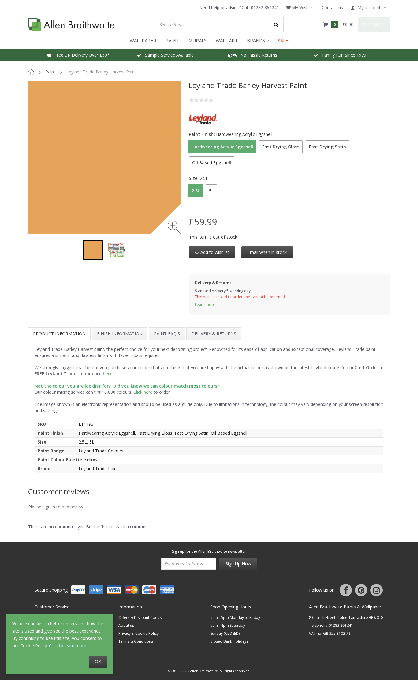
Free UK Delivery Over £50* (80, 55)
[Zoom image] (174, 227)
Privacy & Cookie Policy (138, 633)
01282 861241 (265, 7)
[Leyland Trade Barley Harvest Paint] (93, 250)
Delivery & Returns (213, 333)
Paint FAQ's (167, 333)
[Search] (276, 24)
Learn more (205, 304)
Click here (142, 392)
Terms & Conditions (135, 641)
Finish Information (120, 333)
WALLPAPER (143, 40)
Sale (283, 40)
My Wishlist (302, 7)
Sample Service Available (167, 55)
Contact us (332, 7)
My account (369, 7)
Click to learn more (67, 645)
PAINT (172, 40)
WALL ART (227, 40)
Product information (59, 333)
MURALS (197, 40)
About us (126, 625)
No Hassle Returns (257, 55)
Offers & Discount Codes (140, 617)
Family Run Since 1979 (342, 55)
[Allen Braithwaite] (71, 24)
